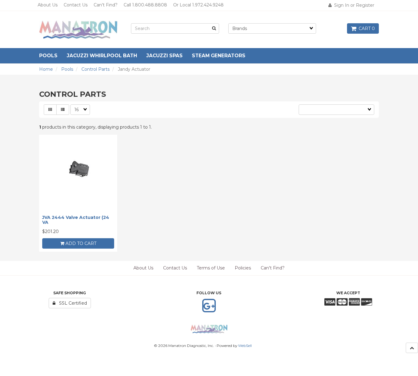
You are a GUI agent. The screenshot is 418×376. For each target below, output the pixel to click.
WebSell (245, 345)
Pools (67, 69)
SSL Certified (71, 303)
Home (46, 69)
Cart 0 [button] (365, 28)
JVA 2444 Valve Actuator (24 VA (75, 220)
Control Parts (95, 69)
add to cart (80, 243)
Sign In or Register (353, 5)
